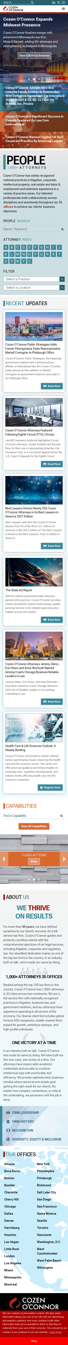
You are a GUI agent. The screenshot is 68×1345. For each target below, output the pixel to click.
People (16, 221)
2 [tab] (34, 79)
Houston (10, 1235)
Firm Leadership (25, 1113)
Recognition (22, 1130)
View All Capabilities (34, 826)
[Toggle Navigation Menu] (63, 8)
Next (64, 859)
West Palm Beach (49, 1260)
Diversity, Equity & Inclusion (36, 1139)
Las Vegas (11, 1242)
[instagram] (63, 2)
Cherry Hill (11, 1199)
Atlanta (9, 1164)
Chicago (10, 1206)
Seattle (42, 1220)
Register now (52, 787)
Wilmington (45, 1267)
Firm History (23, 1122)
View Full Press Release (34, 55)
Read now (54, 386)
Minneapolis (12, 1277)
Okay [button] (34, 1341)
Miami (8, 1270)
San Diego (44, 1199)
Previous (4, 859)
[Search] (32, 2)
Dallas (8, 1213)
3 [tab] (39, 79)
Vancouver (44, 1235)
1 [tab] (29, 79)
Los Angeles (12, 1263)
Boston (9, 1178)
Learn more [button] (55, 1332)
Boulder (9, 1185)
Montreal (10, 1284)
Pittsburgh (44, 1178)
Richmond (44, 1185)
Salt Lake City (46, 1192)
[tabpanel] (34, 859)
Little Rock (11, 1249)
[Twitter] (58, 2)
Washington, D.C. (49, 1242)
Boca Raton (12, 1171)
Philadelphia (45, 1171)
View (34, 861)
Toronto (42, 1227)
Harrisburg (11, 1227)
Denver (9, 1220)
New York (43, 1164)
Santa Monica (46, 1213)
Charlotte (10, 1192)
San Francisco (47, 1206)
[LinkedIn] (53, 2)
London (9, 1256)
